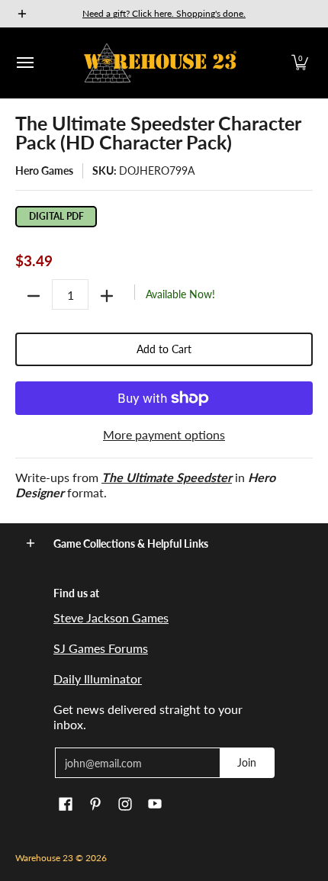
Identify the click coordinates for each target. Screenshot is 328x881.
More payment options (164, 434)
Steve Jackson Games (111, 617)
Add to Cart (164, 348)
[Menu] (24, 62)
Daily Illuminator (97, 678)
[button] (300, 62)
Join (246, 762)
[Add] (106, 296)
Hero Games (44, 170)
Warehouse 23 (44, 857)
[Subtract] (33, 296)
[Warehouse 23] (160, 63)
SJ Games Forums (100, 648)
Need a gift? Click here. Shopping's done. (164, 13)
